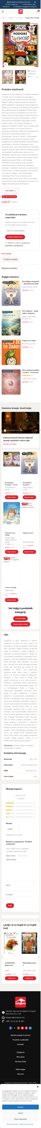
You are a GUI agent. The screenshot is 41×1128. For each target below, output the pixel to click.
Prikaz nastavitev (20, 1119)
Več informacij (10, 197)
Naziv (8, 885)
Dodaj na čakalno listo (15, 237)
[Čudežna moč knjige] (11, 516)
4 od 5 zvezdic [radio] (24, 856)
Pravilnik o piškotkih (12, 1124)
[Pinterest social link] (26, 1028)
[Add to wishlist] (17, 454)
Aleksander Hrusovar (14, 430)
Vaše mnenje (11, 859)
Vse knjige (19, 18)
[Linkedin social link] (30, 1028)
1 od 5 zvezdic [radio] (19, 856)
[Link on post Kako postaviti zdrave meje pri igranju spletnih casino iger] (20, 422)
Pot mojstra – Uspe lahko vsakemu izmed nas (30, 313)
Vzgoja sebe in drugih (32, 18)
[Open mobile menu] (3, 11)
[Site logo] (20, 11)
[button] (38, 1087)
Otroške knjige (20, 618)
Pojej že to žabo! (29, 341)
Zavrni (20, 1113)
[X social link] (14, 1028)
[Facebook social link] (10, 1028)
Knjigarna (11, 18)
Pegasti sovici (28, 533)
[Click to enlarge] (5, 64)
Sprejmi (20, 1107)
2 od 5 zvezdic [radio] (21, 856)
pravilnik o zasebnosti (14, 246)
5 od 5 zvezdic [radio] (26, 856)
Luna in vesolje (10, 587)
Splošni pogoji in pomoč (26, 1124)
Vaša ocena (11, 856)
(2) (32, 375)
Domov (4, 18)
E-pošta (9, 895)
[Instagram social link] (18, 1028)
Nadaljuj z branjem (10, 444)
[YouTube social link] (22, 1028)
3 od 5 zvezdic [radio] (23, 856)
